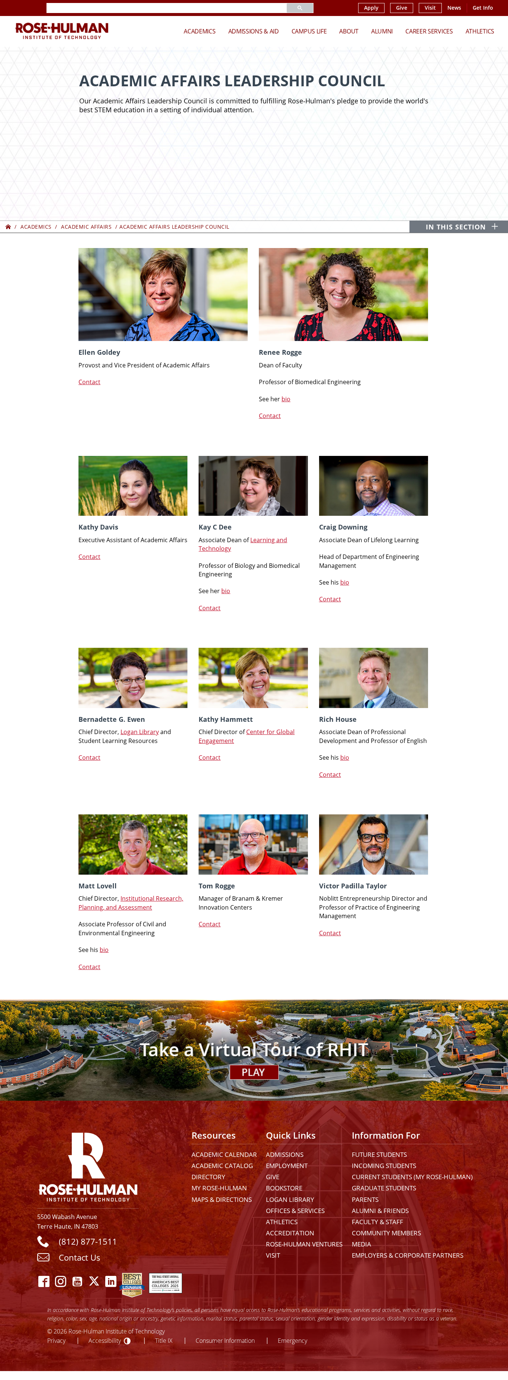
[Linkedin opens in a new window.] (110, 1281)
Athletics (480, 31)
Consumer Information (225, 1340)
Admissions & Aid (253, 31)
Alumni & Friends (380, 1210)
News (454, 7)
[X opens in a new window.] (94, 1281)
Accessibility (105, 1340)
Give (401, 7)
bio (286, 399)
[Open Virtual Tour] (254, 1050)
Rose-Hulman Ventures (304, 1244)
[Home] (8, 226)
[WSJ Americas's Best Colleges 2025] (165, 1281)
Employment (287, 1165)
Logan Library (139, 732)
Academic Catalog (222, 1165)
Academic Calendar (224, 1154)
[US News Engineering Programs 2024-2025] (132, 1281)
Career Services (429, 31)
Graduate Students (384, 1188)
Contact (89, 382)
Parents (365, 1199)
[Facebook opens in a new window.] (43, 1281)
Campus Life (309, 31)
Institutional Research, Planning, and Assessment (130, 902)
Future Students (379, 1154)
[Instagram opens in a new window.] (60, 1281)
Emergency (292, 1340)
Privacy (56, 1340)
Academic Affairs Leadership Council (174, 226)
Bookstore (284, 1188)
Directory (208, 1176)
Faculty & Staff (377, 1221)
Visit (430, 7)
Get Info (483, 7)
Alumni (382, 31)
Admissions (284, 1154)
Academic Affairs (86, 226)
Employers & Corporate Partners (407, 1255)
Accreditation (290, 1233)
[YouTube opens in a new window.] (77, 1281)
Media (361, 1244)
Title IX (164, 1340)
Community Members (386, 1233)
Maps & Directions (222, 1199)
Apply (371, 7)
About (349, 31)
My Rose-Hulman (219, 1188)
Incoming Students (384, 1165)
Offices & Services (295, 1210)
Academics (199, 31)
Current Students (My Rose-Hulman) (412, 1176)
